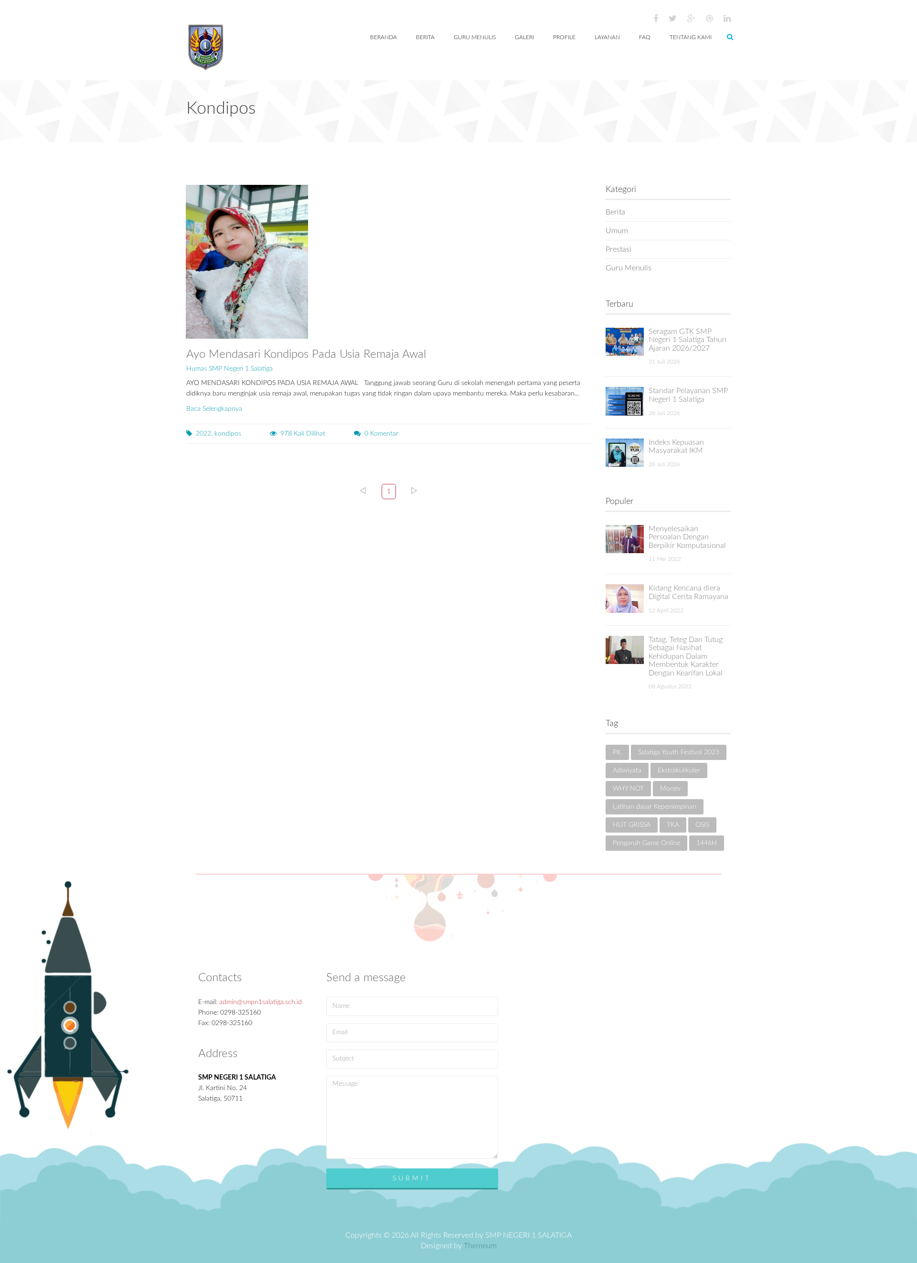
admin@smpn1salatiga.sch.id (260, 1002)
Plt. (617, 752)
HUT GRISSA (631, 825)
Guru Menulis (628, 268)
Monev (670, 788)
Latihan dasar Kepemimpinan (654, 806)
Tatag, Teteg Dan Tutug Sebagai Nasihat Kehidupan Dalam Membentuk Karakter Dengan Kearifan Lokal (686, 656)
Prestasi (618, 249)
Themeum (480, 1246)
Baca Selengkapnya (214, 409)
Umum (617, 231)
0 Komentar (381, 433)
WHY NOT (628, 788)
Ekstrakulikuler (679, 770)
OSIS (702, 825)
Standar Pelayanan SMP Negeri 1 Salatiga (688, 395)
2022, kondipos (218, 433)
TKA (673, 825)
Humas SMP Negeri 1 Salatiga (229, 368)
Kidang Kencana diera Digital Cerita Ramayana (688, 592)
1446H (706, 843)
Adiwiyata (627, 770)
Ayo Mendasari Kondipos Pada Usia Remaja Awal (306, 354)
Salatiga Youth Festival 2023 (678, 752)
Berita (615, 212)
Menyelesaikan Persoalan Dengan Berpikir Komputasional (687, 537)
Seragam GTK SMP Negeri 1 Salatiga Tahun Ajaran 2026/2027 (687, 340)
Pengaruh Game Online (646, 843)
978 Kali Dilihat (302, 433)
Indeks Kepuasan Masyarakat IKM (676, 447)
